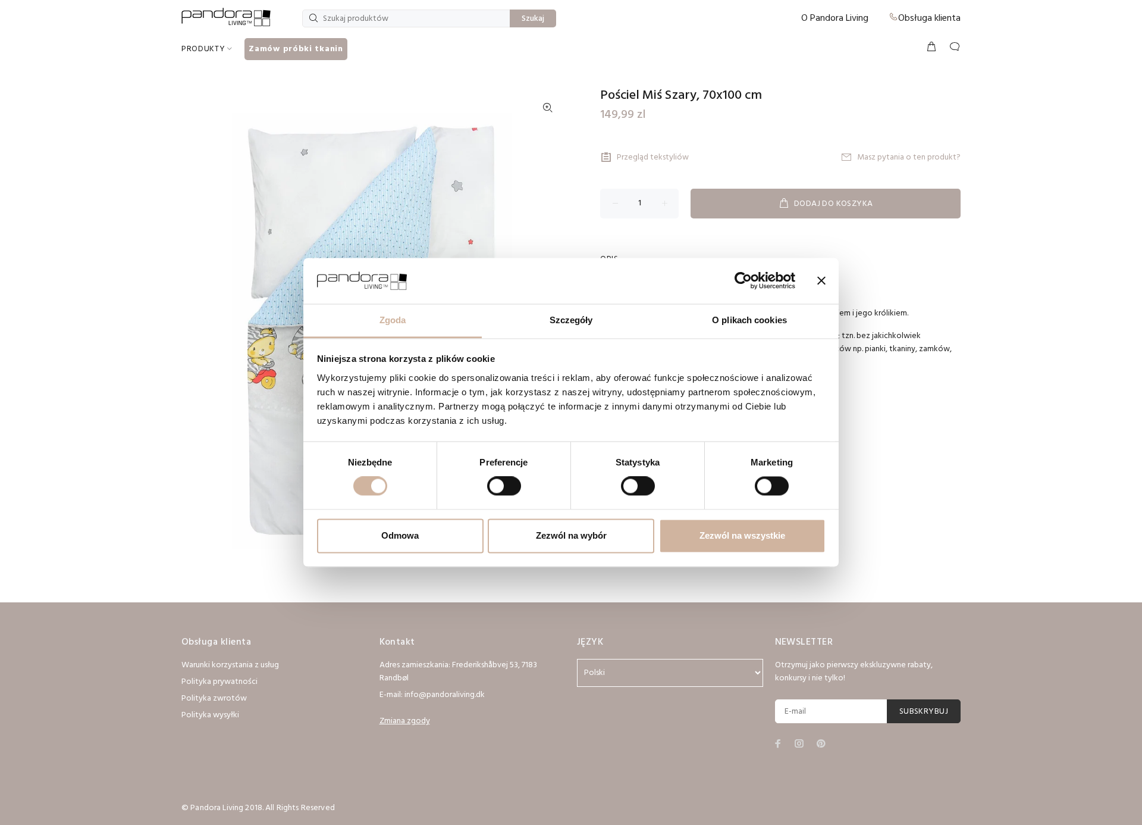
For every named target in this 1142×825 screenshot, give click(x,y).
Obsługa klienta (929, 18)
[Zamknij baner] (821, 281)
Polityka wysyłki (210, 715)
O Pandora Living (834, 18)
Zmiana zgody (404, 721)
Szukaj (533, 19)
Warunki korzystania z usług (230, 665)
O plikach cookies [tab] (749, 320)
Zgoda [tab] (392, 320)
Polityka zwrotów (214, 698)
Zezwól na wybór (571, 535)
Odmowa (400, 535)
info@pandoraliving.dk (444, 695)
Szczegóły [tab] (571, 320)
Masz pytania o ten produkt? (909, 157)
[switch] (504, 486)
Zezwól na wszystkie (742, 535)
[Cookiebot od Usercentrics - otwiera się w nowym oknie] (743, 281)
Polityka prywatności (219, 682)
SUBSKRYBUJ (923, 711)
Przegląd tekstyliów (653, 157)
